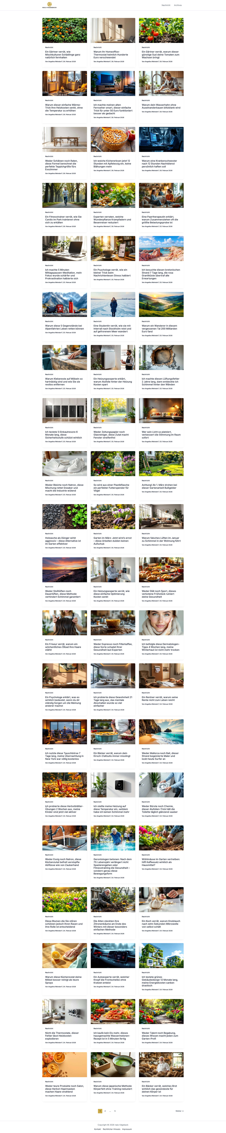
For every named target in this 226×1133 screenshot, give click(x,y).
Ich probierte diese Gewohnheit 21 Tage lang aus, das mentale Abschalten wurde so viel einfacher (113, 701)
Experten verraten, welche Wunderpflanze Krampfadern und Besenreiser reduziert (112, 219)
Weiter (180, 1111)
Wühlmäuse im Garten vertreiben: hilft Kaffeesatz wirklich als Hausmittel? (161, 862)
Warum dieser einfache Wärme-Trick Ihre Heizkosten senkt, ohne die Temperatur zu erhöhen (64, 107)
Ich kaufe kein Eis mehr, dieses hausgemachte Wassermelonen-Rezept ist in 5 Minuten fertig (112, 1036)
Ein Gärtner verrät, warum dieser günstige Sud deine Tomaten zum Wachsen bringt (160, 54)
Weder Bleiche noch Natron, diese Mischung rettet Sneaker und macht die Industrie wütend (64, 488)
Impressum (127, 1129)
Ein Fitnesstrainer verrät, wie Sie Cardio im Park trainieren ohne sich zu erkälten (63, 219)
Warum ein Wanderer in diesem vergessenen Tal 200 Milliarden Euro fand (159, 328)
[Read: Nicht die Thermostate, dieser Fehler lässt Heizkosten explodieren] (64, 1011)
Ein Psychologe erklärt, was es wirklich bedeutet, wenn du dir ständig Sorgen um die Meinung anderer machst (63, 701)
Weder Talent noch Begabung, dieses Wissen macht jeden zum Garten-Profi (160, 1036)
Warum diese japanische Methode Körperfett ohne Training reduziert (113, 1087)
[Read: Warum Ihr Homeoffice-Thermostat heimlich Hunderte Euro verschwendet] (113, 30)
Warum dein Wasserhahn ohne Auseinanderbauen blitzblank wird (161, 106)
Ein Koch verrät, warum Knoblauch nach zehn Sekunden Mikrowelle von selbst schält (161, 924)
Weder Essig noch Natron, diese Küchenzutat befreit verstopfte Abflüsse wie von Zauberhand (63, 862)
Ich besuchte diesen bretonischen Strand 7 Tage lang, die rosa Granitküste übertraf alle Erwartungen (161, 274)
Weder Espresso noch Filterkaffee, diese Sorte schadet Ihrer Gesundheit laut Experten (113, 647)
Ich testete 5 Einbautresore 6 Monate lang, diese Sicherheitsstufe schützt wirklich (63, 434)
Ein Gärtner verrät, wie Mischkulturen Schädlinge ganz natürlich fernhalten (62, 54)
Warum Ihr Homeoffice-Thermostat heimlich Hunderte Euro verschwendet (111, 54)
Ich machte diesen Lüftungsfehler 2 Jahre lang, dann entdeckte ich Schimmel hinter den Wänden (160, 381)
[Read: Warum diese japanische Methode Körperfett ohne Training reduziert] (113, 1064)
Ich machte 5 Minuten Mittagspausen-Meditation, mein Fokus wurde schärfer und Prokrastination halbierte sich (63, 274)
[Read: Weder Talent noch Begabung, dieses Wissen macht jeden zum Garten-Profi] (161, 1011)
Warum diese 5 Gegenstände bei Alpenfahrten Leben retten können (64, 327)
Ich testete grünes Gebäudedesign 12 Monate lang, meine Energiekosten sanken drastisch (160, 981)
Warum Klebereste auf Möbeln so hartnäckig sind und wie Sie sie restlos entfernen (64, 381)
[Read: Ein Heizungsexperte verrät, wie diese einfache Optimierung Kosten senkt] (113, 569)
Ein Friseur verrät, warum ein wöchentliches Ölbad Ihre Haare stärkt (63, 647)
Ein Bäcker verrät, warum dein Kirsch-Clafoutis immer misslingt (112, 755)
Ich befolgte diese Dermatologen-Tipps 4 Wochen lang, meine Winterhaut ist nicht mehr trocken (161, 647)
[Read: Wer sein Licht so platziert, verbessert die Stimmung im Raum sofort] (161, 410)
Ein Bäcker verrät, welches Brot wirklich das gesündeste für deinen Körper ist (159, 1089)
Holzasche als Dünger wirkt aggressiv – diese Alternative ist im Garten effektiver (63, 541)
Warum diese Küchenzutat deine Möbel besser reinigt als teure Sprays (63, 980)
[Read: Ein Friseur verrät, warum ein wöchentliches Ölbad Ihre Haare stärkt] (64, 622)
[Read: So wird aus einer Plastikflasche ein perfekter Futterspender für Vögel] (113, 463)
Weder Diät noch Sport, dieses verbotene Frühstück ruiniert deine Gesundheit (159, 594)
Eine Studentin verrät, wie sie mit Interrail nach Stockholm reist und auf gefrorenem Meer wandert (112, 328)
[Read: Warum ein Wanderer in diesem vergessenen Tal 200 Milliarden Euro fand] (161, 304)
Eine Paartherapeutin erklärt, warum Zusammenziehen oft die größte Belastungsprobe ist (160, 219)
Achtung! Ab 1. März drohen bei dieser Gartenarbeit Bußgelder (159, 486)
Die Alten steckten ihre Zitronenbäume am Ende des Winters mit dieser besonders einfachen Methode (110, 925)
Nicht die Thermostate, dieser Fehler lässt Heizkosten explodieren (62, 1036)
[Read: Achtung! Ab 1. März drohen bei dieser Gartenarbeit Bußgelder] (161, 463)
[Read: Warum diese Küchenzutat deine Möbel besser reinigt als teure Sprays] (64, 955)
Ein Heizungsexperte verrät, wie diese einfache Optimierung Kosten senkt (112, 594)
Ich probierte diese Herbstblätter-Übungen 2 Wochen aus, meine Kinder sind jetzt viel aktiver (64, 809)
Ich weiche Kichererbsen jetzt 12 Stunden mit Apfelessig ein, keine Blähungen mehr (112, 163)
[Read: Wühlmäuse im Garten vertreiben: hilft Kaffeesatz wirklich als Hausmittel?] (161, 838)
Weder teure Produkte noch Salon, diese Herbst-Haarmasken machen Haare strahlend (64, 1089)
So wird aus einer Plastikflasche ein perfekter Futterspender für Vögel (111, 488)
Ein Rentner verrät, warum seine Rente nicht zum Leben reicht (160, 699)
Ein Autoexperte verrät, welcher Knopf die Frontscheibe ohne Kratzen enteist (111, 980)
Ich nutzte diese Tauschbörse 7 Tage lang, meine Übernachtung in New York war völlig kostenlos (64, 756)
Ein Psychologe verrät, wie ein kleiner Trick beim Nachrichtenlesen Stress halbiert (112, 272)
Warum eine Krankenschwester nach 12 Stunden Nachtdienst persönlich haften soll (159, 163)
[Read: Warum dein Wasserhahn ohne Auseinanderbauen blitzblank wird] (161, 83)
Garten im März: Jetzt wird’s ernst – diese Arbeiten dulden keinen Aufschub (113, 541)
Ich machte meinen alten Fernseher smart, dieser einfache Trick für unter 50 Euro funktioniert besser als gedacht (113, 109)
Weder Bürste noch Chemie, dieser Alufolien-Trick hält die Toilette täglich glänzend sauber (160, 809)
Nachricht (49, 47)
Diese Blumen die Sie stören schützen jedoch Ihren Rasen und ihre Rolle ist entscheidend (64, 924)
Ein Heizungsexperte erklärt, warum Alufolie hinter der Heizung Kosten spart (113, 381)
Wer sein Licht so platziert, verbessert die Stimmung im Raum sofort (161, 434)
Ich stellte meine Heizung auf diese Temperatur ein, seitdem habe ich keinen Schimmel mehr (111, 809)
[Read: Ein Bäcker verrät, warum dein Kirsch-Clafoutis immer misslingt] (113, 731)
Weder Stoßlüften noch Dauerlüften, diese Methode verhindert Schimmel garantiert (62, 594)
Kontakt (97, 1129)
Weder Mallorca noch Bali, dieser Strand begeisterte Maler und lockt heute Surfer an (160, 756)
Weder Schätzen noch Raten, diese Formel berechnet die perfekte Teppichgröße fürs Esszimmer (61, 165)
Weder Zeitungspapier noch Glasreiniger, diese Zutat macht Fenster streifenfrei (111, 434)
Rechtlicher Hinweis (111, 1129)
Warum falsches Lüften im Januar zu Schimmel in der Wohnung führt (161, 539)
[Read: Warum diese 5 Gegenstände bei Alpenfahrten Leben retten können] (64, 304)
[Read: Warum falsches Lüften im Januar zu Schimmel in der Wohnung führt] (161, 516)
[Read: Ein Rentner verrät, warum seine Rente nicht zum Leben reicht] (161, 675)
